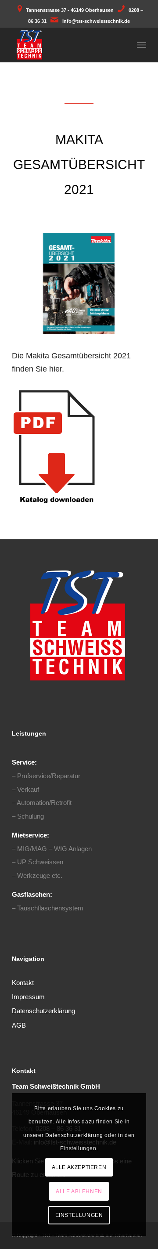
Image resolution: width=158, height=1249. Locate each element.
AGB (19, 1025)
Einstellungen (79, 1215)
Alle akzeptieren (79, 1167)
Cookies (105, 1108)
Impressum (28, 996)
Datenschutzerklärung (43, 1010)
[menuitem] (141, 44)
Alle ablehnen (79, 1191)
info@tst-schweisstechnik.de (96, 21)
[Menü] (141, 44)
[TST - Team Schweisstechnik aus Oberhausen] (65, 44)
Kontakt (23, 982)
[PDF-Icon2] (56, 447)
